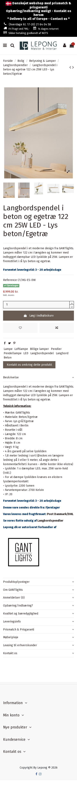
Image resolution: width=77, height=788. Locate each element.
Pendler (56, 349)
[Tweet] (9, 343)
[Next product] (73, 67)
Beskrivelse (11, 377)
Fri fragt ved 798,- (19, 28)
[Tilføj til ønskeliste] (20, 328)
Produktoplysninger (16, 582)
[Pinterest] (14, 343)
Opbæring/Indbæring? (18, 605)
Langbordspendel (42, 353)
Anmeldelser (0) (14, 597)
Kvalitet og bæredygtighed (20, 613)
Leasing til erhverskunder (20, 645)
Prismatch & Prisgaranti (18, 629)
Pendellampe (13, 353)
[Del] (5, 343)
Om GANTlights (13, 590)
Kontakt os (10, 653)
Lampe (8, 349)
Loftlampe (21, 349)
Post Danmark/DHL (60, 514)
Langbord (62, 353)
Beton (7, 357)
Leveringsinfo (12, 621)
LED (25, 353)
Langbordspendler (50, 520)
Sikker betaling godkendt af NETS (28, 33)
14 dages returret (48, 28)
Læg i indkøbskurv (41, 315)
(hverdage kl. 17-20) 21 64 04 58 (30, 24)
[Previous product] (70, 67)
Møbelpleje (10, 637)
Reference (10, 280)
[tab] (38, 378)
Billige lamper (39, 349)
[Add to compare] (56, 328)
